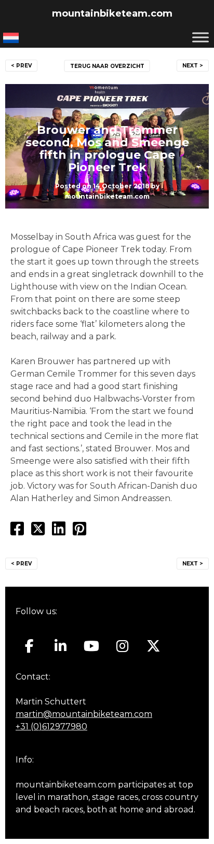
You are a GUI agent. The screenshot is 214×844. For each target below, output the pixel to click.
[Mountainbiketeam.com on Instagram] (122, 646)
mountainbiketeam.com (112, 13)
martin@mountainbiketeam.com (84, 714)
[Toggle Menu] (200, 37)
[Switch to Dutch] (11, 38)
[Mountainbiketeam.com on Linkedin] (60, 646)
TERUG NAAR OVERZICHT (107, 66)
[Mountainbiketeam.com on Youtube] (91, 646)
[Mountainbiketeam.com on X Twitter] (153, 646)
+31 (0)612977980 (51, 726)
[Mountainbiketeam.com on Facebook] (29, 646)
